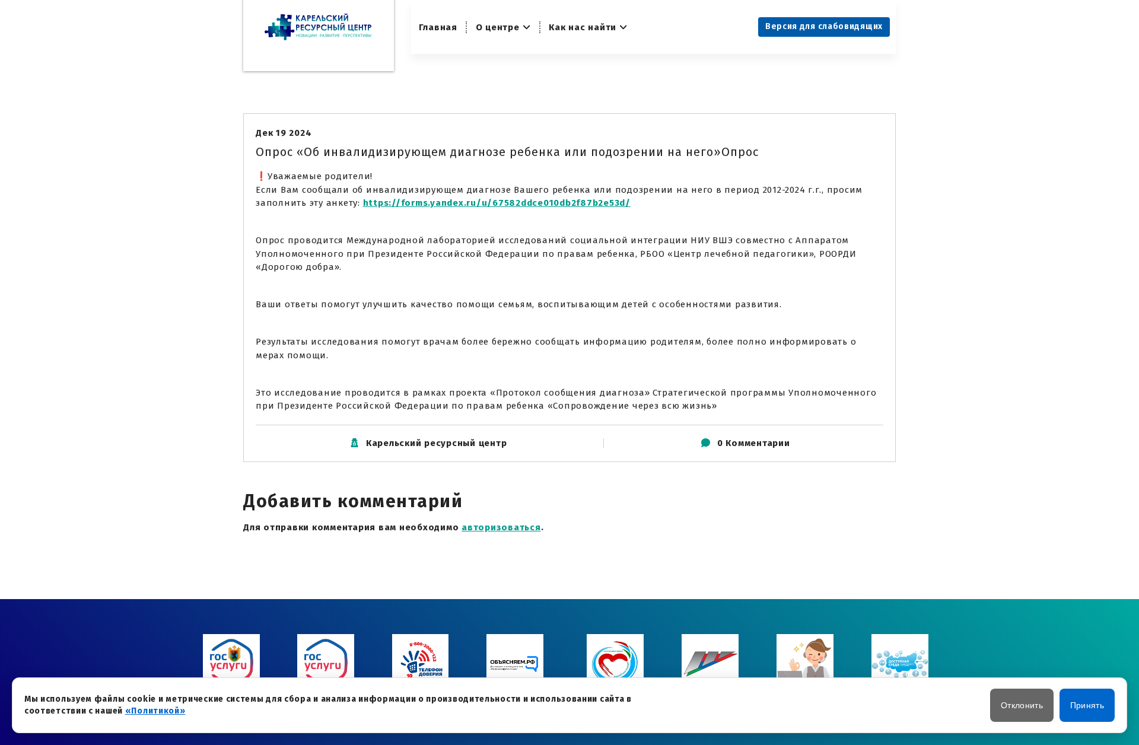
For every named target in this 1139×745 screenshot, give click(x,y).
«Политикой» (155, 711)
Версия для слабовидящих (824, 26)
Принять (1087, 705)
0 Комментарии (753, 443)
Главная (438, 27)
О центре (498, 27)
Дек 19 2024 (283, 133)
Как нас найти (582, 27)
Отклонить (1022, 705)
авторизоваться (501, 527)
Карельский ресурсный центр (436, 443)
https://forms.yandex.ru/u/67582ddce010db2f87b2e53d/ (497, 203)
